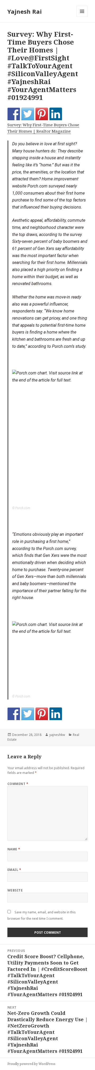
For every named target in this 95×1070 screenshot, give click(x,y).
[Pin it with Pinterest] (41, 114)
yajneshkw (57, 734)
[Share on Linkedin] (55, 114)
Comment (17, 784)
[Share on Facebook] (13, 114)
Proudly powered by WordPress (31, 1064)
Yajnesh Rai (24, 11)
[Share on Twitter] (27, 114)
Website (15, 890)
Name (13, 849)
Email (14, 869)
